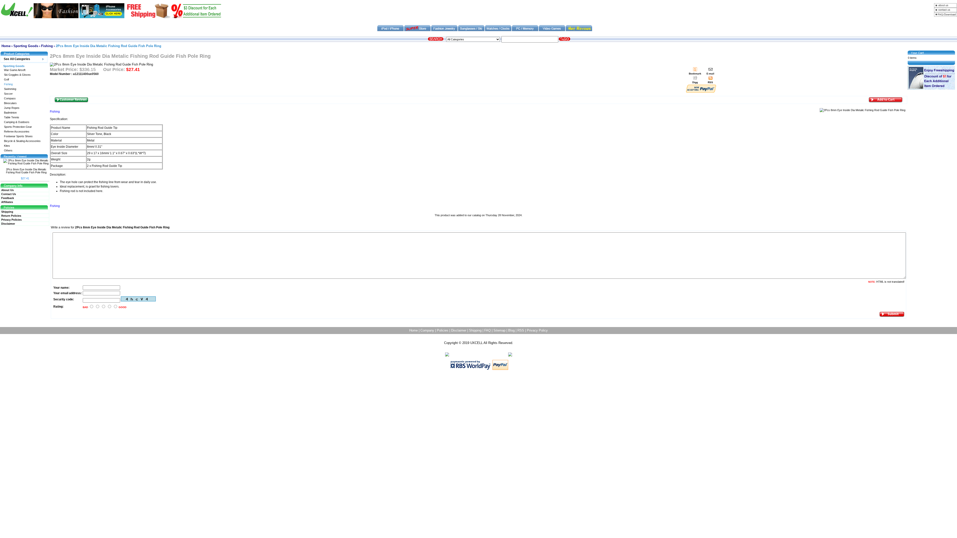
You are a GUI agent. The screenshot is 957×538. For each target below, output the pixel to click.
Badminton (10, 112)
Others (8, 150)
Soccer (8, 93)
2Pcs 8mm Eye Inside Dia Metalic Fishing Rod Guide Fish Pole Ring (26, 171)
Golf (6, 79)
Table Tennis (11, 117)
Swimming (10, 89)
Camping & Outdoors (16, 122)
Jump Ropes (11, 108)
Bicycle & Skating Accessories (22, 141)
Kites (7, 145)
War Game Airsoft (14, 70)
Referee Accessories (16, 131)
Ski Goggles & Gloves (17, 74)
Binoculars (10, 103)
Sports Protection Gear (18, 127)
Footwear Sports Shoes (18, 136)
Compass (10, 98)
